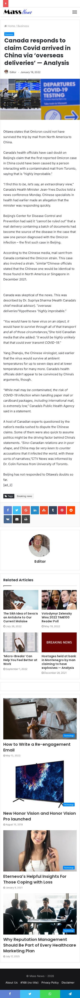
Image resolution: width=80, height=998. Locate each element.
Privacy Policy (50, 982)
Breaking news (24, 496)
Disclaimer (68, 982)
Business (23, 26)
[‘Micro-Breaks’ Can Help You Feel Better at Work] (20, 642)
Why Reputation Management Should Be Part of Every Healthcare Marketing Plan (39, 945)
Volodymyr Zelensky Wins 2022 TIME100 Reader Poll (57, 617)
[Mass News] (17, 11)
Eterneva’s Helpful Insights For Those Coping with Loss (34, 879)
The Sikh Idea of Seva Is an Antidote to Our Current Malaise (20, 617)
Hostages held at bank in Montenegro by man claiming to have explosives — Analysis (59, 662)
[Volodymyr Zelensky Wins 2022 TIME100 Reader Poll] (59, 600)
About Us (12, 982)
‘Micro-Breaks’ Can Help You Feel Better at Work (20, 660)
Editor (13, 72)
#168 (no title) (30, 982)
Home (11, 26)
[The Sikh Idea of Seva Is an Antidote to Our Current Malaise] (20, 600)
